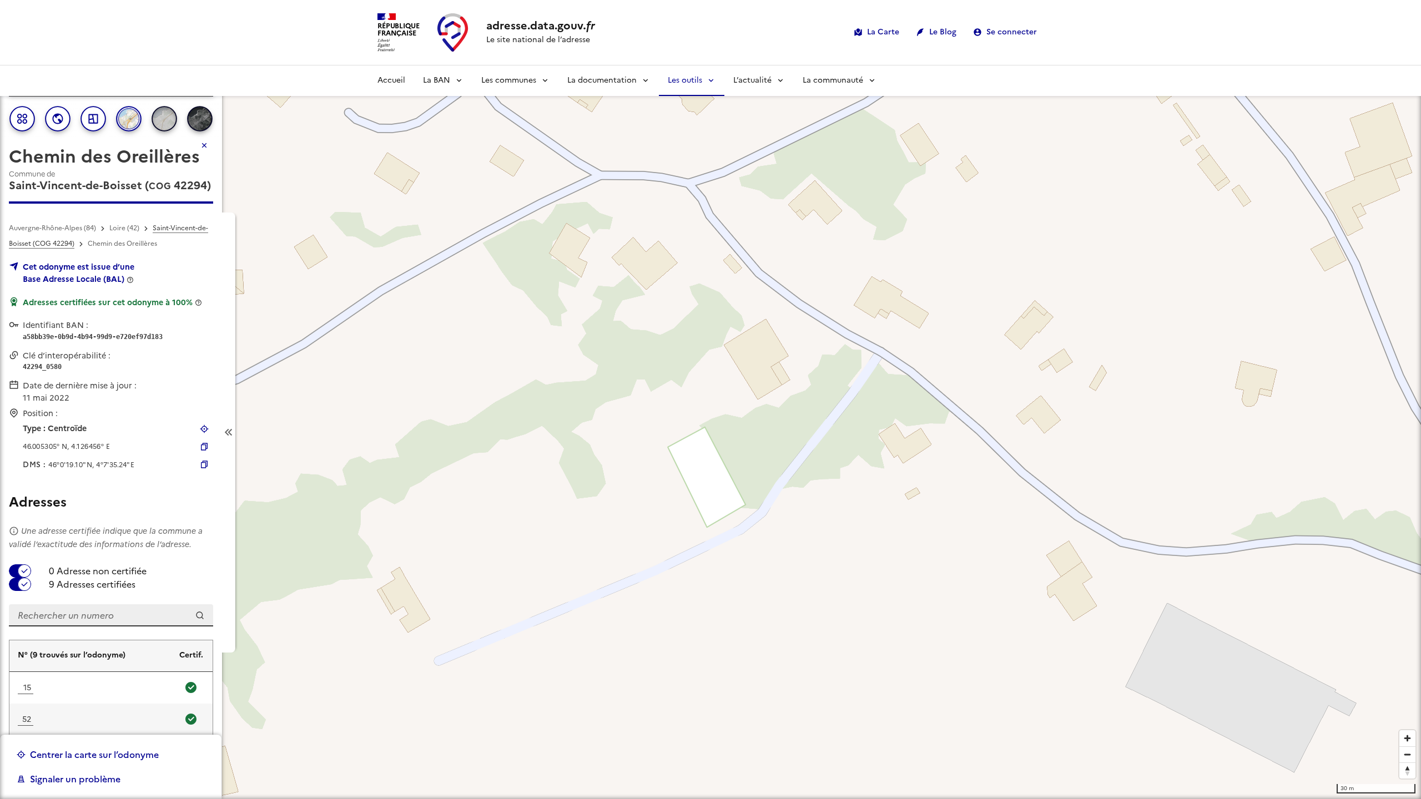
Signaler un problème (75, 779)
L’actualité (752, 80)
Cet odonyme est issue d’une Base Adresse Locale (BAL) (78, 273)
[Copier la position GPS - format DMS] (204, 464)
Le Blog (942, 32)
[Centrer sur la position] (204, 429)
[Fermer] (204, 145)
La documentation (602, 80)
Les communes (508, 80)
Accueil (391, 80)
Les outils (685, 80)
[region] (710, 432)
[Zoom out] (1407, 754)
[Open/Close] (228, 433)
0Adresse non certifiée (98, 571)
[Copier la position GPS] (204, 447)
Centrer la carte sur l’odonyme (94, 754)
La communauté (833, 80)
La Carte (883, 32)
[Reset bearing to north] (1407, 770)
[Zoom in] (1407, 738)
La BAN (436, 80)
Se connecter (1011, 32)
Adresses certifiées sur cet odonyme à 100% (108, 302)
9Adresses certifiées (92, 584)
